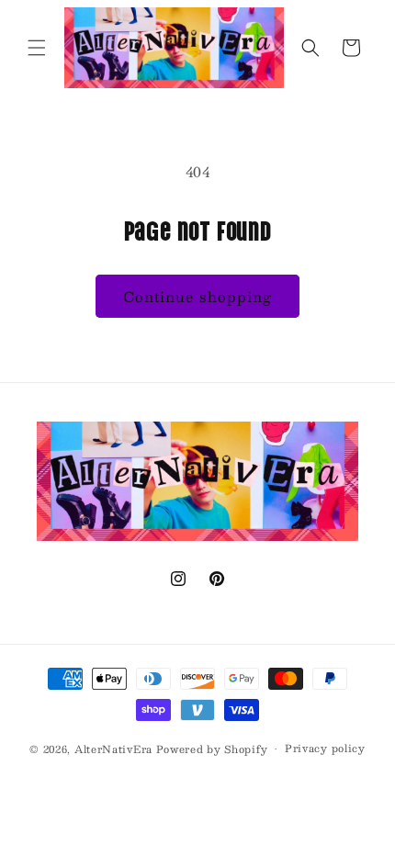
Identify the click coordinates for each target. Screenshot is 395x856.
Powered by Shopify (212, 749)
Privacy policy (325, 748)
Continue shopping (197, 296)
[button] (37, 48)
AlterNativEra (115, 749)
